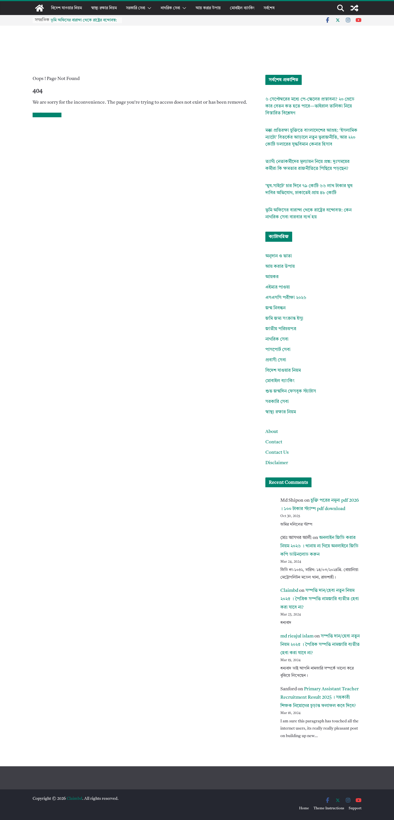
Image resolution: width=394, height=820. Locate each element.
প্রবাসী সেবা (275, 360)
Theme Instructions (329, 808)
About (271, 431)
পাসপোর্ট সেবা (277, 349)
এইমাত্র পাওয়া (277, 287)
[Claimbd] (39, 8)
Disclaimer (276, 463)
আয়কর (272, 277)
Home (304, 808)
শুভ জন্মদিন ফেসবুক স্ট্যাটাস (290, 391)
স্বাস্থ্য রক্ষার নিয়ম (104, 8)
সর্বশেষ (269, 8)
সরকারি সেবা (135, 8)
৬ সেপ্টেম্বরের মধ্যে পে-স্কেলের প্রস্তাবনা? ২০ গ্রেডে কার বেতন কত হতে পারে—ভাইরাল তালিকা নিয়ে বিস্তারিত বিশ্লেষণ (309, 106)
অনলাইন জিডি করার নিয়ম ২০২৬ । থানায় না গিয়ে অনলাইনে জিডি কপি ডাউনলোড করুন (319, 546)
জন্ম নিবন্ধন (275, 308)
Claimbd (289, 590)
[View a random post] (354, 8)
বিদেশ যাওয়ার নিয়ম (66, 8)
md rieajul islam (297, 636)
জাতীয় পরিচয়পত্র (280, 329)
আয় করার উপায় (208, 8)
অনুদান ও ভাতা (278, 256)
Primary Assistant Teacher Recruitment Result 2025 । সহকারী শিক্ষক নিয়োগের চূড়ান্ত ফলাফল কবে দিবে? (319, 697)
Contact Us (277, 452)
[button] (148, 8)
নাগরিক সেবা (170, 8)
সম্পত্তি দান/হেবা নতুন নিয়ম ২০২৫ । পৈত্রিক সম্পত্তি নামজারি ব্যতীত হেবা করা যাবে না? (319, 599)
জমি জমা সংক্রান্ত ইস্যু (284, 318)
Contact (273, 442)
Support (355, 808)
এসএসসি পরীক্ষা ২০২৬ (285, 297)
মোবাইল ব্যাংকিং (242, 8)
